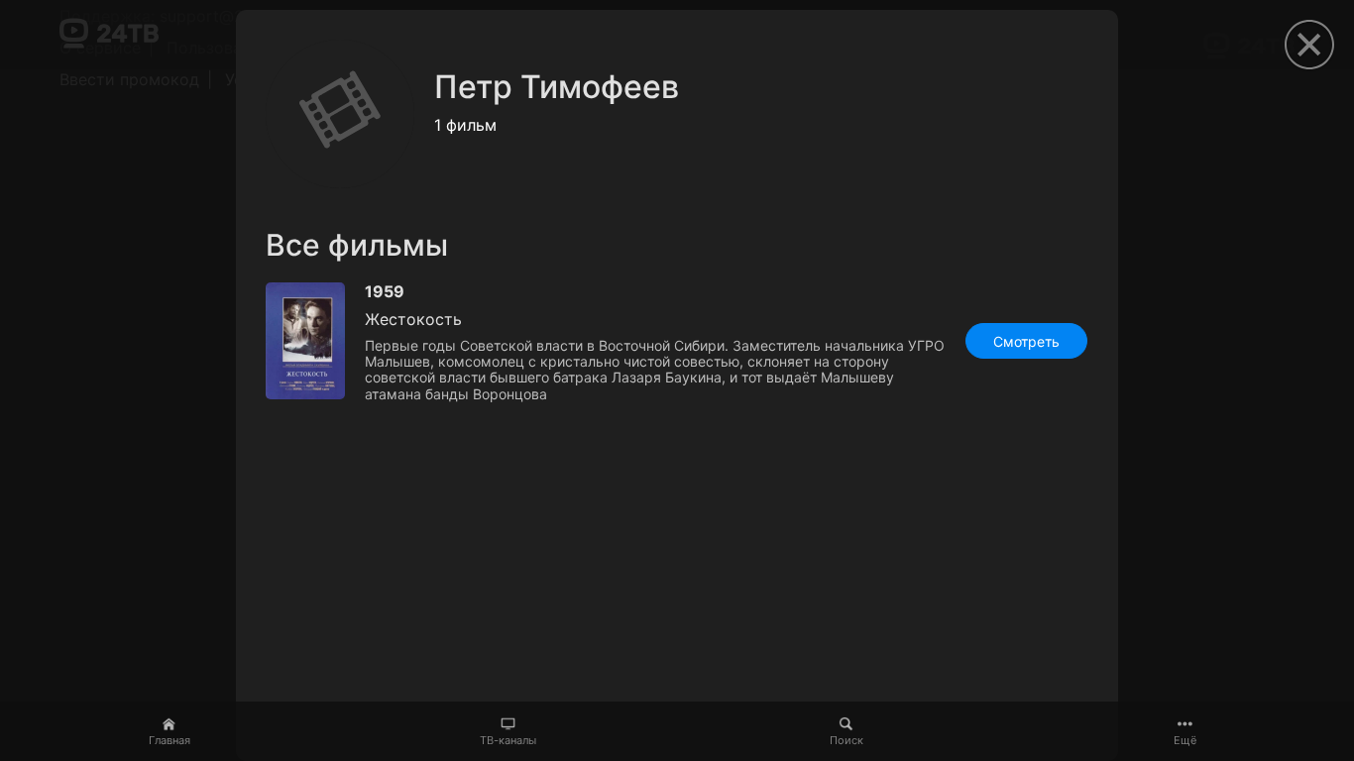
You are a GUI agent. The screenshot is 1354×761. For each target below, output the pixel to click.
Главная (169, 740)
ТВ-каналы (508, 740)
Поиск (846, 740)
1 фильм (465, 125)
